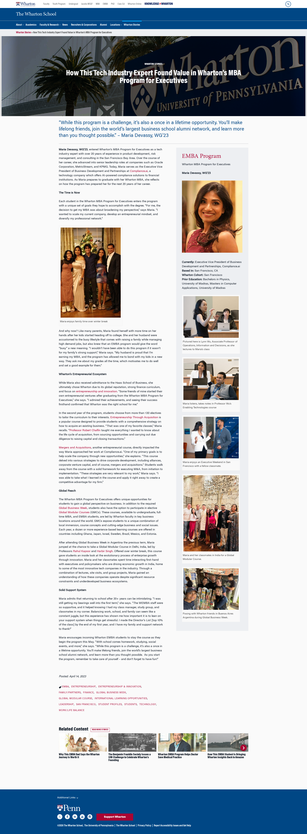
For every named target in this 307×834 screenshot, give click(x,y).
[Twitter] (59, 817)
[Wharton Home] (25, 4)
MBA (98, 4)
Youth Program (59, 4)
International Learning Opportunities (121, 699)
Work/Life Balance (71, 710)
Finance (88, 693)
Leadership (66, 705)
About (19, 25)
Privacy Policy (144, 825)
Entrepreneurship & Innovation (119, 687)
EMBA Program (201, 156)
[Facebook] (67, 817)
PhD (112, 4)
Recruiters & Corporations (84, 25)
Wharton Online (135, 4)
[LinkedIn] (74, 817)
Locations (115, 25)
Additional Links (66, 797)
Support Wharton (115, 817)
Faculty (46, 4)
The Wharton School (125, 825)
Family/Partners (70, 693)
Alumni (103, 25)
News (65, 25)
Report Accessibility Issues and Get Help (172, 825)
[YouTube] (82, 817)
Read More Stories (100, 730)
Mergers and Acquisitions (75, 447)
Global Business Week (111, 693)
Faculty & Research (49, 25)
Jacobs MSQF (87, 4)
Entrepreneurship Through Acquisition (134, 417)
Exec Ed (121, 4)
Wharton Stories (132, 25)
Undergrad (73, 4)
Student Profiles (110, 705)
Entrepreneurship (83, 687)
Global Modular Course (75, 699)
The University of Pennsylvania (99, 825)
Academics (31, 25)
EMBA (105, 4)
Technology (147, 705)
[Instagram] (89, 817)
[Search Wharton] (288, 4)
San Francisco (86, 705)
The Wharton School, (73, 825)
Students (130, 705)
